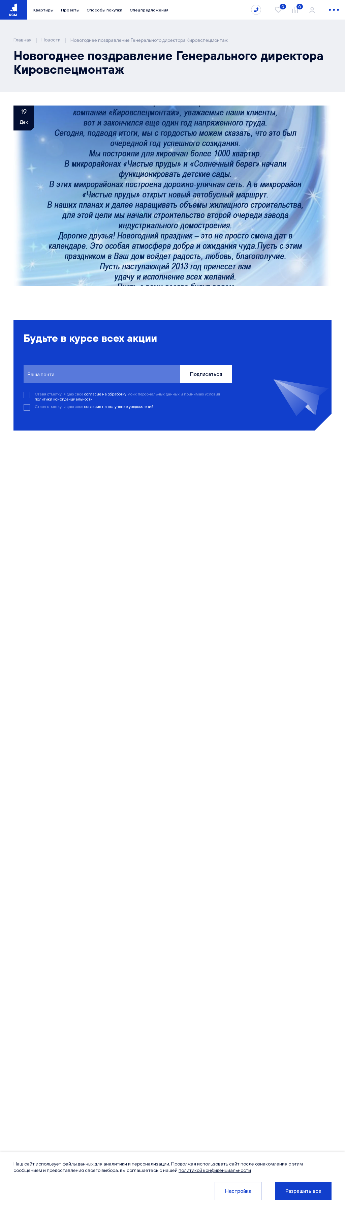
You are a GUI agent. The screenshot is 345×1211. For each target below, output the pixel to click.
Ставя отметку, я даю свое (94, 406)
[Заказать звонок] (256, 10)
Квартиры (43, 9)
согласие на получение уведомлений (119, 406)
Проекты (70, 9)
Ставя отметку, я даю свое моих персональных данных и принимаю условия (127, 396)
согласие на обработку (105, 394)
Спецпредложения (149, 9)
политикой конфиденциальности (215, 1170)
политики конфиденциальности (64, 399)
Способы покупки (104, 9)
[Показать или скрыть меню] (334, 10)
